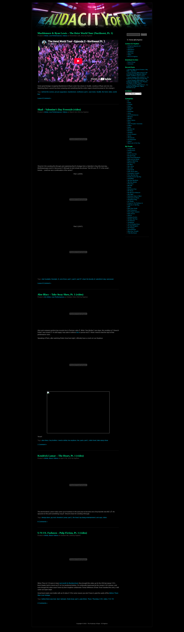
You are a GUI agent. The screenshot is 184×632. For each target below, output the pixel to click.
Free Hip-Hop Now (133, 175)
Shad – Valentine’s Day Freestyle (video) (59, 109)
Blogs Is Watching (133, 161)
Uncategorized (132, 139)
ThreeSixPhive (132, 229)
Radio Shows (131, 62)
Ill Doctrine (131, 183)
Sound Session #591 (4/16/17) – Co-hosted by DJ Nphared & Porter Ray (137, 77)
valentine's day (101, 279)
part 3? (79, 279)
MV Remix (130, 190)
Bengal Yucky (131, 155)
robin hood (92, 440)
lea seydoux (72, 440)
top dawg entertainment (87, 517)
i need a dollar (62, 440)
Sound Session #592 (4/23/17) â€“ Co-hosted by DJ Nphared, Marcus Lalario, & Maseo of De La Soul (137, 74)
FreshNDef (131, 178)
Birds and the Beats (133, 159)
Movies (130, 118)
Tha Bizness (131, 220)
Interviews (130, 64)
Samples (130, 132)
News (129, 122)
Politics (130, 125)
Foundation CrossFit (133, 173)
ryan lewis (92, 92)
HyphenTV (131, 47)
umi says (99, 517)
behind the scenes (48, 92)
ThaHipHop (131, 222)
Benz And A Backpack (134, 157)
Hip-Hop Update (132, 182)
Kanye (129, 187)
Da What (130, 164)
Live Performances (55, 36)
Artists (46, 36)
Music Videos (53, 458)
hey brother (53, 440)
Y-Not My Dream (132, 233)
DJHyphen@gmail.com (134, 46)
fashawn (63, 599)
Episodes (130, 108)
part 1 (86, 92)
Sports (129, 136)
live (78, 440)
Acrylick (129, 152)
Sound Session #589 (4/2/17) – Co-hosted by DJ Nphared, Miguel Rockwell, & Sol (137, 86)
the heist (105, 92)
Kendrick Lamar (62, 517)
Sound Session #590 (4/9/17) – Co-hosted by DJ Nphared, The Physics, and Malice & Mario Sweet (137, 82)
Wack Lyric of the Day (134, 143)
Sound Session (132, 134)
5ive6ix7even (131, 150)
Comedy (130, 104)
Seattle (99, 92)
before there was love (49, 599)
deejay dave (46, 517)
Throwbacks (131, 137)
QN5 (129, 206)
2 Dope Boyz (131, 148)
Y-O (109, 599)
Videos (65, 36)
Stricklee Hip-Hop (132, 219)
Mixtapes (130, 116)
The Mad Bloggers (133, 226)
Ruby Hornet (131, 213)
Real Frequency (132, 210)
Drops (129, 106)
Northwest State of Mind (134, 196)
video (110, 92)
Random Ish (131, 129)
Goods (129, 109)
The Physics (131, 227)
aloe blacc (45, 440)
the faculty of (90, 279)
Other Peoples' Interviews (135, 123)
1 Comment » (42, 444)
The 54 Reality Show (134, 224)
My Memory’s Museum (134, 192)
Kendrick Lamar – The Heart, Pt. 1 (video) (61, 455)
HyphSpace (131, 49)
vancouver (110, 279)
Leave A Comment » (44, 98)
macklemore (72, 92)
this (77, 332)
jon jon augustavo (61, 92)
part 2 (74, 279)
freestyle (54, 279)
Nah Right (130, 194)
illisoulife (130, 185)
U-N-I (101, 599)
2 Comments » (42, 603)
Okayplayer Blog (132, 199)
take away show (102, 440)
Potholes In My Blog (133, 205)
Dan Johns (131, 166)
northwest (80, 92)
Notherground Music (133, 198)
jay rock (53, 517)
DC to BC (130, 168)
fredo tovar (70, 599)
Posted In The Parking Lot (135, 203)
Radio (129, 127)
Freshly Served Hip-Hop (134, 176)
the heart (76, 517)
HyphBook (131, 51)
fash (58, 599)
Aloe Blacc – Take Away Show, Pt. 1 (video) (60, 294)
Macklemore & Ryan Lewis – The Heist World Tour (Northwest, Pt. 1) (75, 33)
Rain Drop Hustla (132, 208)
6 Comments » (42, 522)
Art (45, 297)
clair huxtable (46, 279)
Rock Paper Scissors (133, 212)
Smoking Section (132, 217)
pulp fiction (83, 599)
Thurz (90, 599)
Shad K (130, 215)
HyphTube (131, 53)
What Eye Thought (133, 231)
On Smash (131, 201)
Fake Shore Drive (133, 171)
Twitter (129, 54)
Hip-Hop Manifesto (133, 180)
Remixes (130, 130)
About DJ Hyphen (132, 56)
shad (84, 279)
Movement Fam (132, 189)
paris (82, 440)
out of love (63, 279)
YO (113, 599)
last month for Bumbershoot (68, 583)
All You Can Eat (132, 154)
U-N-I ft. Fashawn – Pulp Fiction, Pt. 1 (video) (62, 532)
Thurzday (95, 599)
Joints (129, 113)
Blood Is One (131, 162)
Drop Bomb (131, 169)
